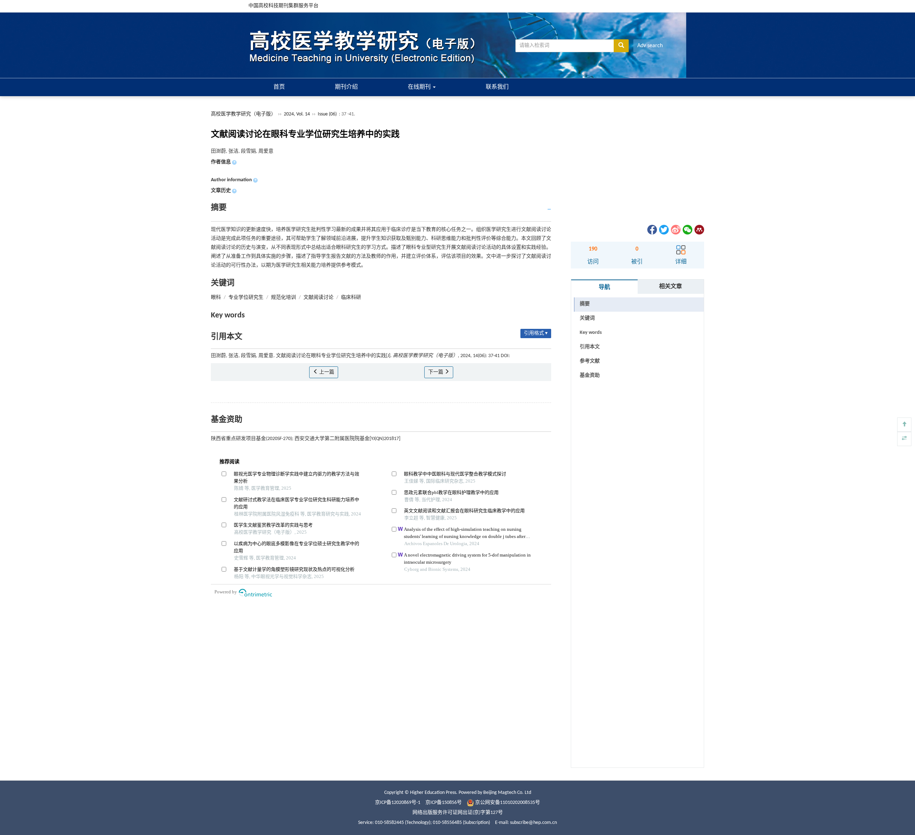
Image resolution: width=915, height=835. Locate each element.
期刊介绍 (346, 87)
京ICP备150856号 (443, 802)
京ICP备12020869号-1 (397, 802)
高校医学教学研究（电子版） (243, 114)
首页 (279, 87)
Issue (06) (327, 114)
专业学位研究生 (245, 297)
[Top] (904, 425)
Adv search (650, 46)
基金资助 (590, 375)
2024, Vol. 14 (297, 114)
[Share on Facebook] (651, 229)
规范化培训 (283, 297)
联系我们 (497, 87)
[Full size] (904, 439)
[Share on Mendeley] (698, 229)
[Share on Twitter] (663, 229)
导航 (604, 287)
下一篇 (436, 372)
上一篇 (326, 372)
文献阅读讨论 (318, 297)
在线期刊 (420, 87)
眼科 (216, 297)
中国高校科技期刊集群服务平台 (283, 6)
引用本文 (590, 347)
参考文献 (590, 361)
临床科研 (351, 297)
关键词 (587, 318)
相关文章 (670, 287)
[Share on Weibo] (675, 229)
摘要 (585, 304)
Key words (591, 332)
